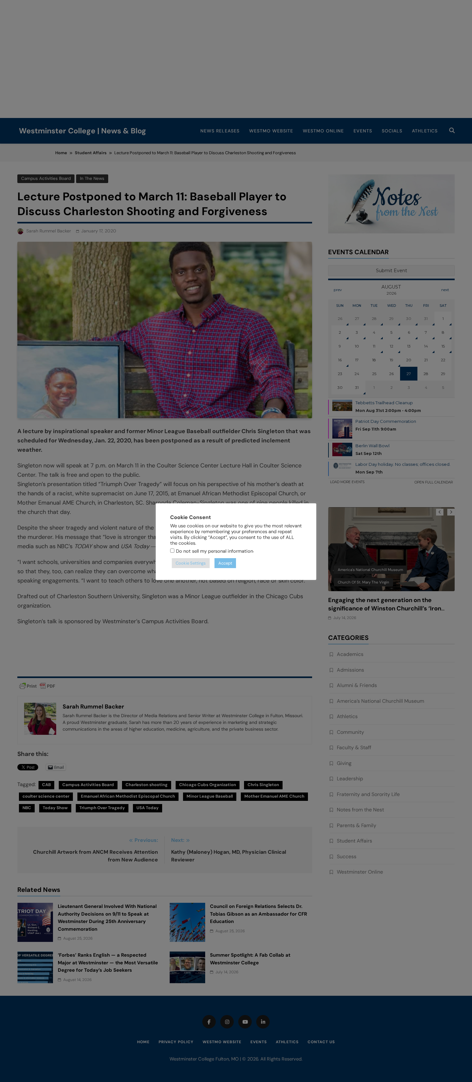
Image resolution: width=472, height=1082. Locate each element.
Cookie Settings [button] (191, 563)
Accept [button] (225, 563)
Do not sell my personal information (214, 551)
